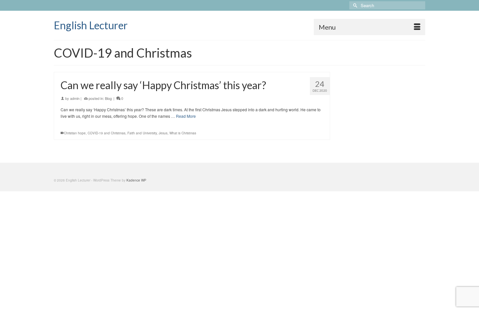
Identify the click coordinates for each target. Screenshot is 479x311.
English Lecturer (91, 25)
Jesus (163, 133)
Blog (108, 98)
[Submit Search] (354, 5)
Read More (186, 116)
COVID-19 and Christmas (106, 133)
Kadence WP (136, 180)
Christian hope (75, 133)
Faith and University (142, 133)
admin (75, 98)
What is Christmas (182, 133)
